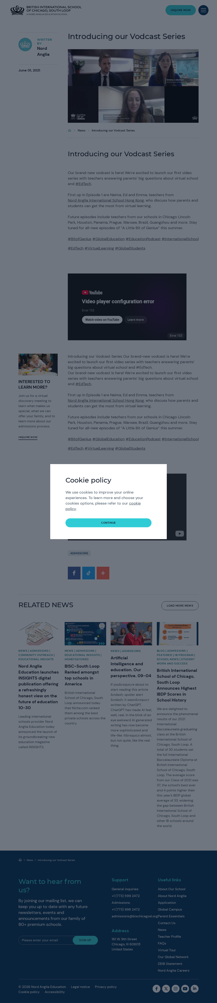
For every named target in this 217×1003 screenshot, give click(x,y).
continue (108, 522)
